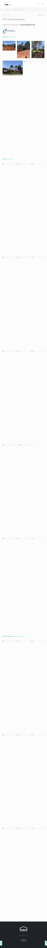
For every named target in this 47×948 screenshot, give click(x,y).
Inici (2, 9)
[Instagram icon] (25, 940)
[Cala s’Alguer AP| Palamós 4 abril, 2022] (1, 943)
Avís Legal (26, 935)
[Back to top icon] (41, 945)
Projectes (8, 9)
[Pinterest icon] (23, 940)
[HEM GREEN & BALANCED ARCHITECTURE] (8, 3)
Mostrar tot (41, 15)
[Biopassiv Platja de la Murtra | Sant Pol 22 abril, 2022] (46, 943)
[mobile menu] (38, 4)
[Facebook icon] (21, 940)
